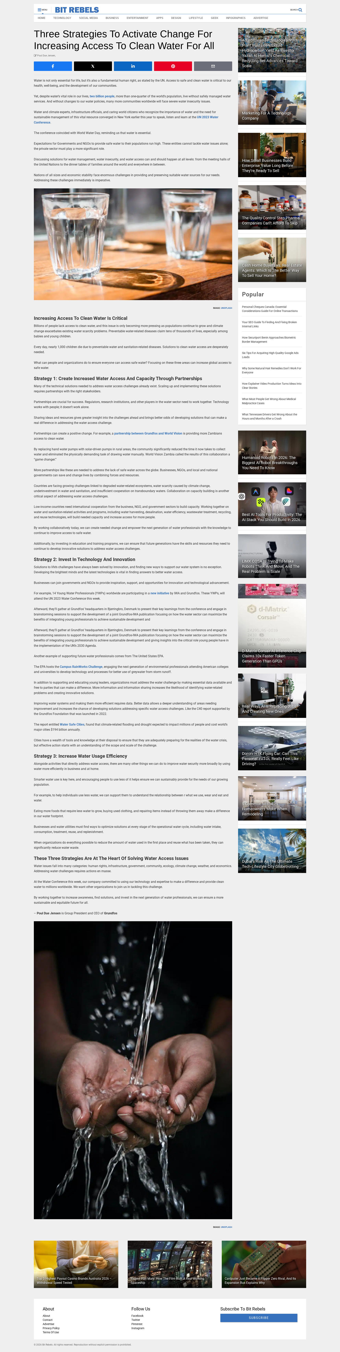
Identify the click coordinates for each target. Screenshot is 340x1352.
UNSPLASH (226, 308)
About (46, 1315)
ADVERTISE (260, 18)
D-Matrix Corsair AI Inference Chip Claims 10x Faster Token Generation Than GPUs (271, 656)
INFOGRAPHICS (236, 18)
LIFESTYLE (196, 18)
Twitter (135, 1319)
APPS (159, 18)
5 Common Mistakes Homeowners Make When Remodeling (264, 808)
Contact (48, 1319)
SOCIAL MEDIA (88, 18)
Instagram (137, 1328)
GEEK (214, 18)
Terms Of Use (51, 1332)
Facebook (137, 1315)
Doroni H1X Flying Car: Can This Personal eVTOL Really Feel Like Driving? (270, 758)
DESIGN (176, 18)
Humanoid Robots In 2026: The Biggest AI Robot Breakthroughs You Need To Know (270, 462)
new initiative (160, 593)
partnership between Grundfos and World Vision (148, 433)
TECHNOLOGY (62, 18)
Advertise (48, 1324)
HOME (41, 18)
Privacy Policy (51, 1328)
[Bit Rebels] (75, 11)
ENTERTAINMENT (137, 18)
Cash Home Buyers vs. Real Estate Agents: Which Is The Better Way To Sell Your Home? (272, 270)
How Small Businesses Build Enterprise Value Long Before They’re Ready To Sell (267, 165)
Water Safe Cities (72, 724)
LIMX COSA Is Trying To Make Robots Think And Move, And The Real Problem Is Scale (271, 566)
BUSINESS (112, 18)
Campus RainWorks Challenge (81, 667)
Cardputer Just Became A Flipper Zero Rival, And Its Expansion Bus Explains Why (260, 1281)
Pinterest (136, 1324)
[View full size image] (133, 244)
